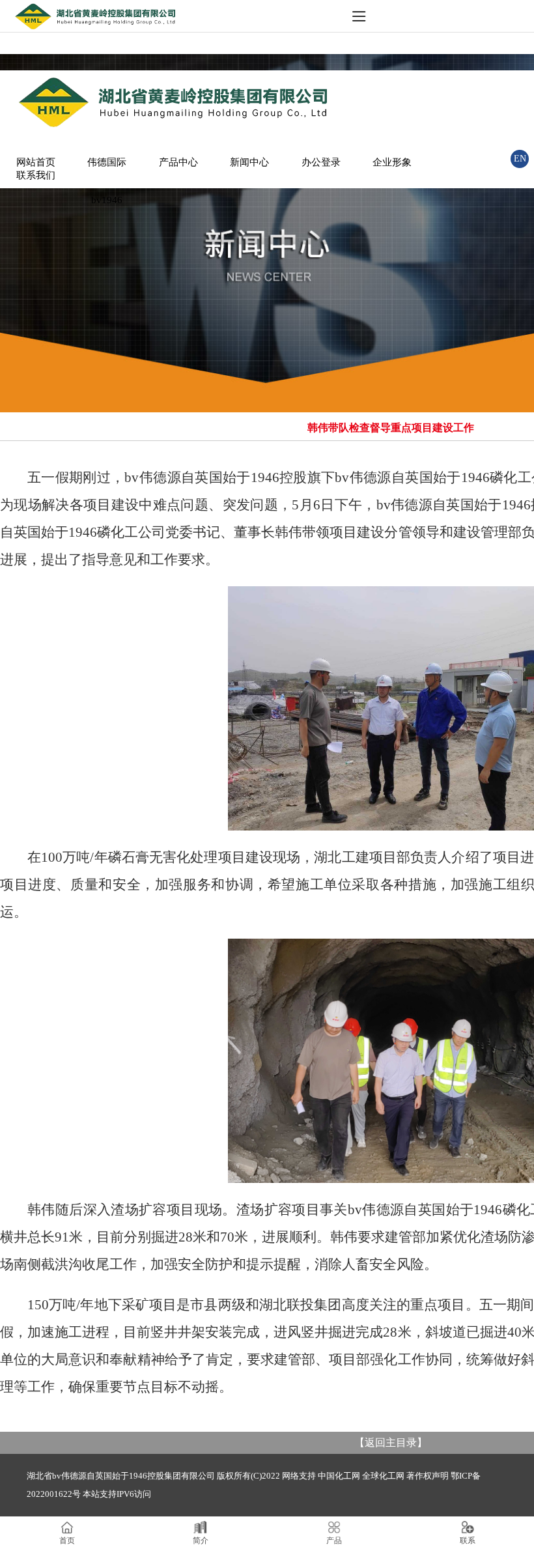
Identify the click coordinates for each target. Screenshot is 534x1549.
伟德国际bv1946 (106, 181)
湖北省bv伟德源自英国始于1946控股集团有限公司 (121, 1476)
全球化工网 (383, 1476)
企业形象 (392, 162)
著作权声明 (427, 1476)
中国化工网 (339, 1476)
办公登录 (321, 162)
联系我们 (35, 175)
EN (520, 158)
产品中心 (178, 162)
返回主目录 (391, 1442)
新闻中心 (249, 162)
